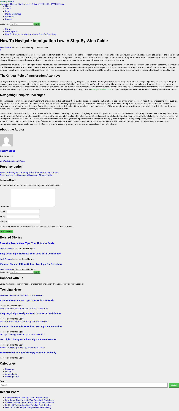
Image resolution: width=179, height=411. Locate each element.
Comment (5, 206)
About (8, 8)
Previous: (29, 172)
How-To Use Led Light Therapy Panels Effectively (22, 347)
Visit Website (6, 161)
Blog (7, 11)
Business (9, 16)
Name (3, 211)
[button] (6, 1)
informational (11, 374)
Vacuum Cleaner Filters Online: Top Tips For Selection (31, 264)
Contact (8, 19)
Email (3, 216)
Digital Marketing (13, 14)
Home (8, 6)
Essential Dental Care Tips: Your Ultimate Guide (27, 243)
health (8, 371)
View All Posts (18, 161)
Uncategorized (12, 376)
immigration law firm (101, 89)
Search (3, 381)
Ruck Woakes (6, 47)
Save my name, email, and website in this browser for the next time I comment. (38, 226)
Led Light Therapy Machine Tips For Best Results (22, 334)
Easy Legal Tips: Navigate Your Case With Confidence (30, 253)
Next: (26, 175)
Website (3, 221)
